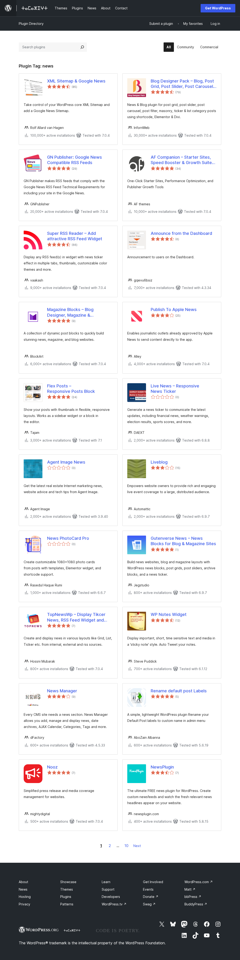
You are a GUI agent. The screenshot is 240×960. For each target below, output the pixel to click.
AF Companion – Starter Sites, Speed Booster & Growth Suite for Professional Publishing (181, 160)
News (23, 889)
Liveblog (159, 462)
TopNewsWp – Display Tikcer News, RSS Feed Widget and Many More (76, 617)
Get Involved (153, 882)
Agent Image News (66, 462)
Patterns (66, 904)
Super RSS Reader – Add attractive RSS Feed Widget (74, 236)
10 (126, 845)
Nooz (52, 767)
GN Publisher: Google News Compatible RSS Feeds (74, 160)
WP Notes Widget (169, 614)
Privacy (24, 904)
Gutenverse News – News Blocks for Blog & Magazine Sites (183, 541)
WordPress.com (198, 882)
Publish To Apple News (174, 309)
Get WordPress (218, 8)
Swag (149, 904)
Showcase (68, 882)
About (23, 882)
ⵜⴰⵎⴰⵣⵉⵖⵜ (72, 930)
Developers (111, 897)
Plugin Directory (31, 24)
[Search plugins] (82, 47)
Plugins (65, 897)
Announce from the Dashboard (181, 233)
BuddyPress (195, 904)
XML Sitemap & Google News (76, 81)
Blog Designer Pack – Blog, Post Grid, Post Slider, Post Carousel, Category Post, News (182, 84)
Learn (106, 882)
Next (137, 846)
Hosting (25, 897)
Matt (189, 889)
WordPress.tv (114, 904)
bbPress (192, 897)
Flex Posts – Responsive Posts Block (71, 388)
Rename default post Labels (179, 690)
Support (108, 889)
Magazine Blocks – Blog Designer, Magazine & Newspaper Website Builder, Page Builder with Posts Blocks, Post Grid (78, 312)
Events (148, 889)
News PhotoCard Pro (68, 538)
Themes (66, 889)
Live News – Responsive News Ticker (175, 388)
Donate (150, 897)
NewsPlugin (162, 767)
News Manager (62, 690)
